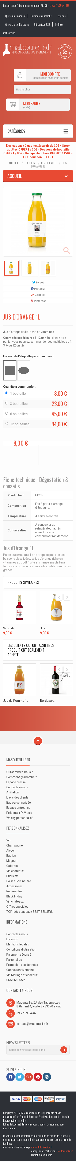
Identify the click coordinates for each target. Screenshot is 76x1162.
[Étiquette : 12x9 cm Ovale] (24, 370)
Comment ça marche (41, 16)
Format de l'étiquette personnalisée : (28, 356)
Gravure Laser (15, 980)
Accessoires (14, 886)
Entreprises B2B (42, 24)
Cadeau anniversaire (20, 970)
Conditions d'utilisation (21, 949)
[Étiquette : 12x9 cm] (10, 370)
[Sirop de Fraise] (19, 607)
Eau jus (30, 163)
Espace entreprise (18, 807)
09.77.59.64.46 (59, 5)
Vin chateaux (15, 871)
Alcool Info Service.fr (41, 1147)
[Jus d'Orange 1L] (11, 268)
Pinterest (39, 301)
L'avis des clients (17, 797)
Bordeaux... (47, 701)
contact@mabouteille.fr (32, 1023)
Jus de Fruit (48, 163)
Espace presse (16, 782)
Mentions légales (17, 944)
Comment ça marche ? (21, 777)
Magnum (12, 860)
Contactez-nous (17, 787)
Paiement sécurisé (18, 954)
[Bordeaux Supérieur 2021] (56, 679)
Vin (8, 840)
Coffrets (12, 866)
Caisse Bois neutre (18, 881)
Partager (39, 288)
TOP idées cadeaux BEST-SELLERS (29, 911)
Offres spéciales (17, 906)
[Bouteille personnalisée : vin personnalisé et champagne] (27, 50)
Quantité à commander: (19, 386)
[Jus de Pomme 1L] (19, 679)
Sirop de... (9, 628)
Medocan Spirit (65, 1151)
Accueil (13, 163)
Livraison (61, 16)
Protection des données (22, 964)
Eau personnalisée (18, 802)
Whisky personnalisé (19, 818)
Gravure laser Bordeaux (17, 24)
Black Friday (14, 896)
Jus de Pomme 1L (15, 701)
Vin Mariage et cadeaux (22, 975)
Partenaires (14, 959)
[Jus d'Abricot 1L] (56, 607)
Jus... (43, 628)
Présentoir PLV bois (19, 812)
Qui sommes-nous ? (15, 16)
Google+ (39, 294)
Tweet (39, 282)
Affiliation (12, 792)
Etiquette (12, 876)
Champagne (14, 845)
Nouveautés (14, 891)
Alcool (10, 850)
